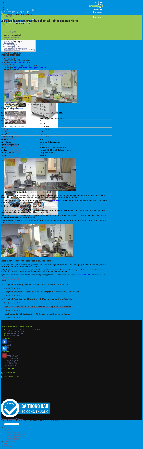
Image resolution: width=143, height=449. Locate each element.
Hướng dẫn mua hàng (11, 355)
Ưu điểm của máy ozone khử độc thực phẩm (15, 48)
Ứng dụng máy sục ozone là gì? (10, 279)
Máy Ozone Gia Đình (13, 438)
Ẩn (21, 42)
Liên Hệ (100, 7)
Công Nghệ (99, 9)
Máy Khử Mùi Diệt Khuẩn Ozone (16, 434)
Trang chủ (7, 427)
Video (101, 4)
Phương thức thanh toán (12, 360)
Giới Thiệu (99, 2)
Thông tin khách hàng (8, 45)
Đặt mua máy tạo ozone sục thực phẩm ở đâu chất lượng (18, 50)
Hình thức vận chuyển (11, 362)
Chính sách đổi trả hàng (12, 358)
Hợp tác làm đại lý (10, 365)
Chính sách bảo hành (11, 357)
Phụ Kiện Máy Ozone (13, 439)
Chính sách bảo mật (11, 364)
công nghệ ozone (14, 215)
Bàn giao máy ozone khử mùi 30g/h (11, 277)
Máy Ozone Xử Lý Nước (14, 436)
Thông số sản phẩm (8, 46)
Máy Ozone (7, 431)
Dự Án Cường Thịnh (96, 6)
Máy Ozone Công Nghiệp (10, 32)
